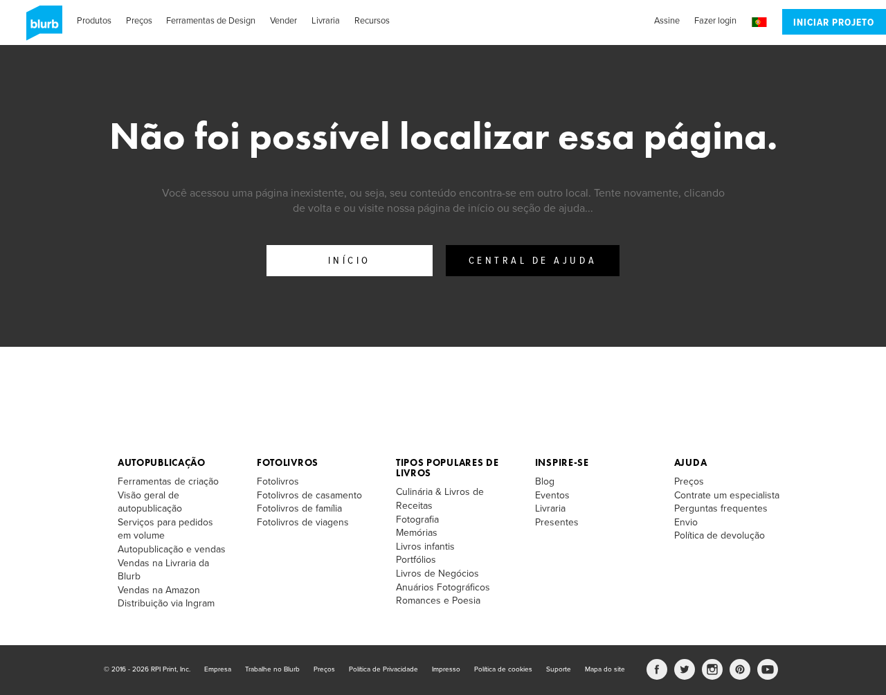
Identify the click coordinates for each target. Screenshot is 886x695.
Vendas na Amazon (159, 590)
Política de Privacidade (383, 669)
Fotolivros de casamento (309, 495)
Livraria (325, 20)
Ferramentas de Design (210, 20)
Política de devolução (719, 535)
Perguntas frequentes (721, 508)
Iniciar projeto (833, 23)
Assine (667, 20)
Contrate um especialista (726, 495)
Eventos (552, 495)
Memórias (416, 533)
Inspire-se (562, 462)
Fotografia (417, 519)
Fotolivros (287, 462)
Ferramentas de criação (168, 481)
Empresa (217, 669)
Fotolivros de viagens (303, 522)
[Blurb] (40, 28)
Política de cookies (503, 669)
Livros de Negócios (437, 573)
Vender (283, 20)
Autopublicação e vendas (172, 549)
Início (349, 261)
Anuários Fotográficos (443, 587)
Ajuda (690, 462)
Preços (139, 20)
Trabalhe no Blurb (272, 669)
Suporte (558, 669)
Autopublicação (162, 462)
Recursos (372, 20)
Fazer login (715, 20)
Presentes (557, 522)
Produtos (94, 20)
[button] (759, 22)
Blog (544, 481)
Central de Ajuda (533, 261)
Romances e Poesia (438, 600)
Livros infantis (425, 546)
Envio (686, 522)
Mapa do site (605, 669)
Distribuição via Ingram (166, 603)
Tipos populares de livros (447, 467)
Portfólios (416, 560)
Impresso (446, 669)
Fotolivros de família (299, 508)
